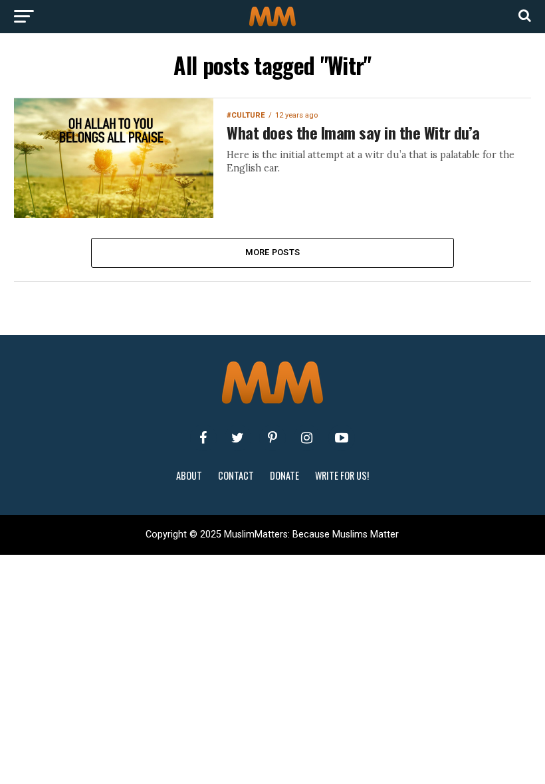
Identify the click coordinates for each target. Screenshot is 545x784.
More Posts (272, 252)
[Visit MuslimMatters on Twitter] (238, 438)
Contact (236, 475)
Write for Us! (342, 475)
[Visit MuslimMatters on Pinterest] (272, 438)
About (189, 475)
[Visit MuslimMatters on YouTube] (341, 438)
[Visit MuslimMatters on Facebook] (203, 438)
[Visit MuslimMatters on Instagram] (307, 438)
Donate (284, 475)
